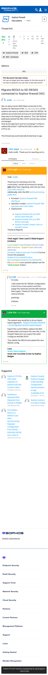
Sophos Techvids (29, 260)
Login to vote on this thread (9, 39)
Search (36, 9)
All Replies (12, 159)
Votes (24, 163)
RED (26, 53)
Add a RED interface (15, 189)
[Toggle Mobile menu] (44, 10)
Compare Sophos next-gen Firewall (22, 252)
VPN (36, 53)
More (29, 20)
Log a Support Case (15, 245)
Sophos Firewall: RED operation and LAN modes (27, 204)
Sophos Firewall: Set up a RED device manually (27, 220)
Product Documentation (19, 258)
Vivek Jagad (14, 149)
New (44, 19)
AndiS (9, 100)
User (40, 9)
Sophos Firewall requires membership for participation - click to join (24, 670)
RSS (24, 71)
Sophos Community (15, 257)
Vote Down (8, 270)
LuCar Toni (12, 312)
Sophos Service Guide (34, 245)
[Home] (13, 9)
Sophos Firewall (12, 53)
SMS (40, 260)
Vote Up (4, 270)
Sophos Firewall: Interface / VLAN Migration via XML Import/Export (26, 323)
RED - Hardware (12, 57)
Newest (32, 163)
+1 (14, 39)
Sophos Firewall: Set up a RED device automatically (27, 215)
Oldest (15, 164)
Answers (35, 159)
